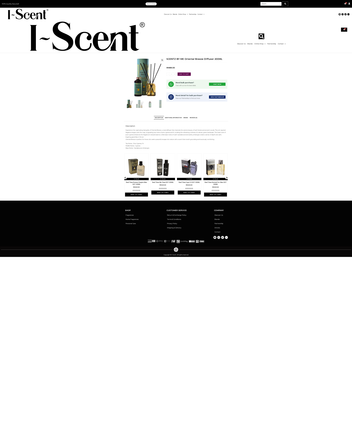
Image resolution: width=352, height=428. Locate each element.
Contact (200, 14)
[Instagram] (342, 14)
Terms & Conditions (174, 219)
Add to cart (184, 74)
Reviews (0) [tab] (193, 117)
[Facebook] (340, 14)
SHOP (128, 210)
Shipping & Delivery (174, 228)
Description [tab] (159, 117)
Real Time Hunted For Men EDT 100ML (216, 183)
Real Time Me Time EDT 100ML (163, 182)
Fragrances (130, 215)
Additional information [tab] (173, 117)
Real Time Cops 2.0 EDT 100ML (189, 182)
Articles (217, 228)
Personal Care (131, 223)
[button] (162, 60)
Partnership (192, 14)
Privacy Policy (172, 223)
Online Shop (182, 14)
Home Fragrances (132, 219)
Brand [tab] (186, 117)
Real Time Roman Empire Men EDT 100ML (136, 183)
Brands (175, 14)
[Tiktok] (345, 14)
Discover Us (168, 14)
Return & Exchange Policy (176, 215)
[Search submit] (285, 3)
